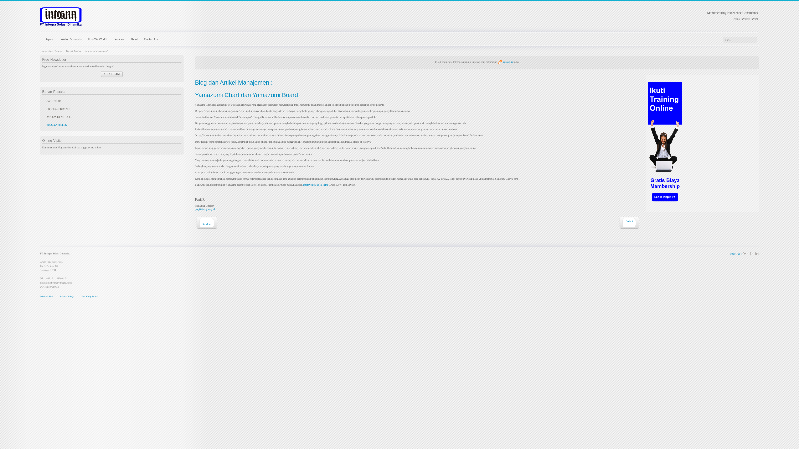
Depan (49, 39)
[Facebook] (750, 253)
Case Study (53, 101)
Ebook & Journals (58, 109)
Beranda (58, 51)
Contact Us (151, 39)
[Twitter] (745, 253)
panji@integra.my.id (205, 209)
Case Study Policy (89, 296)
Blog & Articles (73, 51)
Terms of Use (46, 296)
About (134, 39)
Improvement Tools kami (315, 184)
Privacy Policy (67, 296)
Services (119, 39)
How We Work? (97, 39)
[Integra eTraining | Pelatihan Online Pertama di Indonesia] (665, 144)
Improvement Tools (59, 117)
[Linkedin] (756, 253)
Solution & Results (71, 39)
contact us (507, 61)
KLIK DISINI (111, 74)
